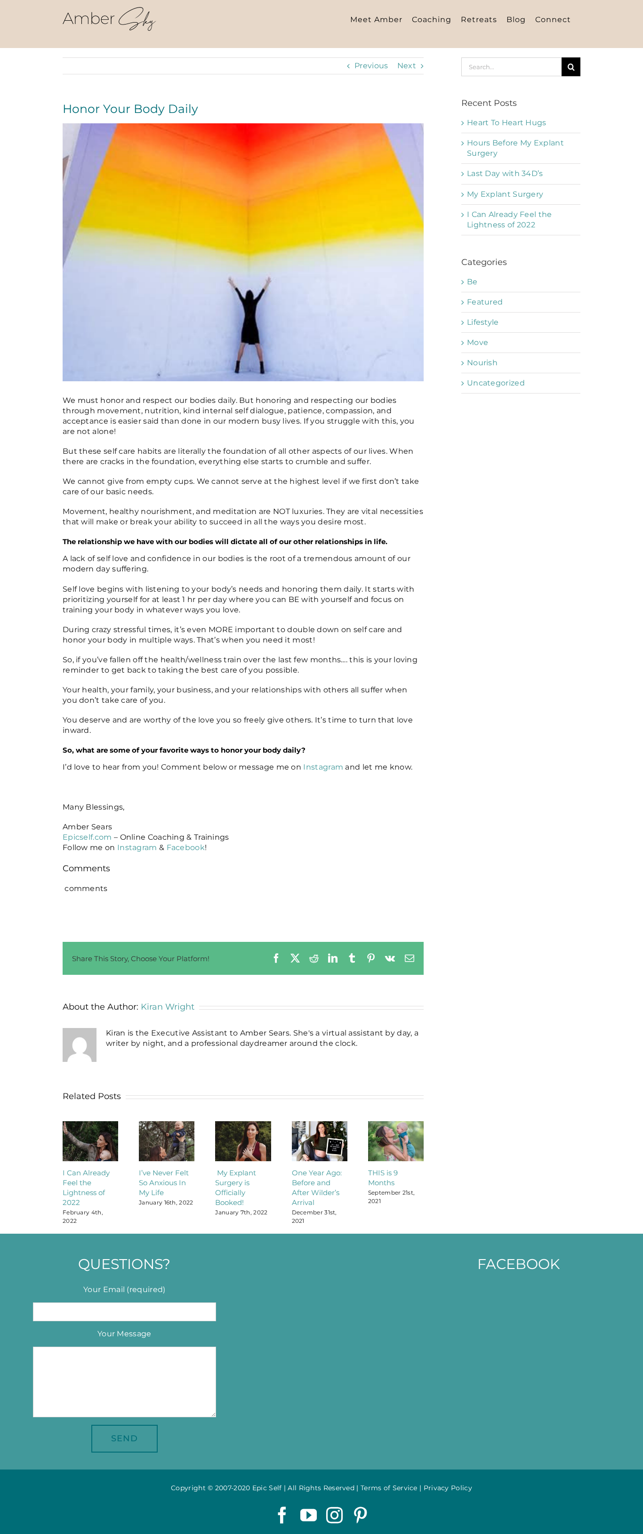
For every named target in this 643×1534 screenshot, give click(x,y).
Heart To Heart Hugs (507, 122)
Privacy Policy (448, 1488)
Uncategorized (496, 382)
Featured (485, 301)
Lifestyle (483, 322)
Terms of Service (389, 1488)
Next (406, 65)
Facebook (186, 847)
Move (477, 342)
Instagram (323, 767)
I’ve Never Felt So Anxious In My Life (164, 1182)
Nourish (482, 362)
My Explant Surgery (505, 194)
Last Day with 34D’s (505, 173)
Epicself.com (87, 837)
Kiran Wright (167, 1007)
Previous (371, 65)
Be (472, 281)
